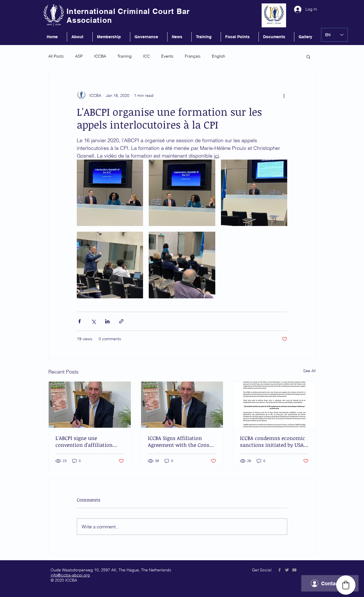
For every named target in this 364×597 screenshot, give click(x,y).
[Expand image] (110, 193)
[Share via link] (121, 321)
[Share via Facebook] (79, 321)
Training (124, 56)
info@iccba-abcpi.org (70, 575)
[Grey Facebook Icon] (279, 569)
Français (192, 56)
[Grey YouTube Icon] (294, 569)
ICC (146, 56)
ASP (79, 56)
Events (167, 56)
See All (309, 370)
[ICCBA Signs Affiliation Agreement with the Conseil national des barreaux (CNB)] (182, 405)
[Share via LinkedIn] (107, 321)
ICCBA (100, 56)
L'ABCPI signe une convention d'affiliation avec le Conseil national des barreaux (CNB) (88, 441)
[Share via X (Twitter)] (93, 321)
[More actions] (283, 95)
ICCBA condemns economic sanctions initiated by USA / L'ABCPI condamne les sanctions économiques (273, 441)
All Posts (56, 56)
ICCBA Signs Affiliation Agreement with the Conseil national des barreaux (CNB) (181, 441)
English (218, 56)
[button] (308, 56)
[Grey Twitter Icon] (286, 569)
